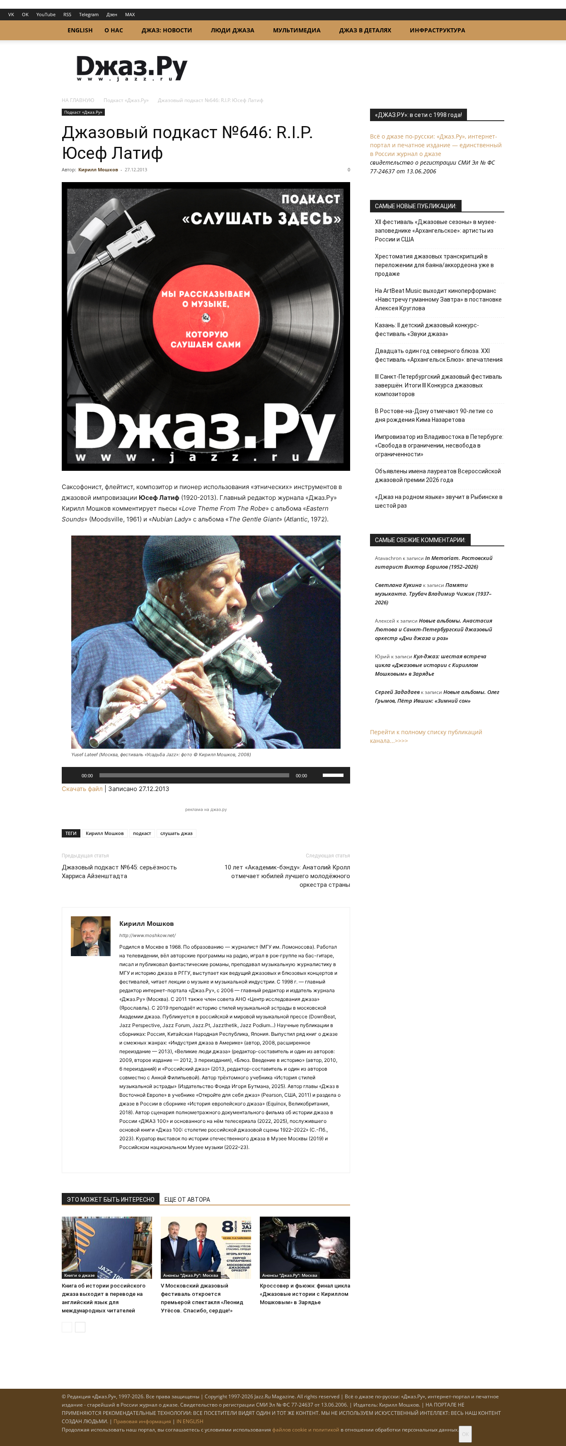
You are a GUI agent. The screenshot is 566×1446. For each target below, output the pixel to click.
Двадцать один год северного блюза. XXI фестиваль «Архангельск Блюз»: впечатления (439, 355)
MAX (130, 14)
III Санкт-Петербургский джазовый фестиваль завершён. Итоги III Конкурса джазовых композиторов (438, 385)
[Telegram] (126, 1161)
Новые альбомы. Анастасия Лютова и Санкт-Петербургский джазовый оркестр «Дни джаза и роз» (433, 629)
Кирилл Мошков (98, 169)
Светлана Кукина (398, 585)
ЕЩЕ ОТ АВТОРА (187, 1199)
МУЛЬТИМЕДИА (297, 30)
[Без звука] (316, 775)
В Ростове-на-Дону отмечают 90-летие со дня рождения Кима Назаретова (434, 415)
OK (25, 14)
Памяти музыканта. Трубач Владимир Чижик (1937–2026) (433, 593)
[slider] (334, 774)
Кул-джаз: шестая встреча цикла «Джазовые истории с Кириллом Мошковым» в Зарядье (430, 664)
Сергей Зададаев (397, 692)
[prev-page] (67, 1327)
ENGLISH (80, 30)
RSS (67, 14)
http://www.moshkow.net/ (147, 935)
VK (11, 14)
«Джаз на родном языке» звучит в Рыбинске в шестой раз (439, 501)
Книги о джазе (79, 1275)
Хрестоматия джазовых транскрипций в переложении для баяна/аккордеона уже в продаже (434, 265)
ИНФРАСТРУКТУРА (437, 30)
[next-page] (80, 1327)
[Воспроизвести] (72, 775)
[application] (206, 775)
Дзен (111, 14)
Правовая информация (142, 1421)
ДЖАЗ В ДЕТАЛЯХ (365, 30)
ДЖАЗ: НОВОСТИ (167, 30)
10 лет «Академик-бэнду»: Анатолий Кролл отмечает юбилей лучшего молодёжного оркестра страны (287, 876)
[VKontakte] (141, 1161)
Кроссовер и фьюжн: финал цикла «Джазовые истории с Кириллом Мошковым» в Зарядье (305, 1294)
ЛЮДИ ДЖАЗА (232, 30)
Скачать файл (82, 789)
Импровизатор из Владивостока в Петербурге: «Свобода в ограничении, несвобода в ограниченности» (439, 445)
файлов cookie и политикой (305, 1429)
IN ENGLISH (190, 1421)
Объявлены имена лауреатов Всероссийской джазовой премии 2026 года (438, 475)
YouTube (46, 14)
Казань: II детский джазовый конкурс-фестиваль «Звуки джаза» (427, 329)
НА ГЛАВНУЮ (78, 100)
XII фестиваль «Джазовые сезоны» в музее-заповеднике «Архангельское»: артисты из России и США (435, 231)
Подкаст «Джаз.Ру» (126, 100)
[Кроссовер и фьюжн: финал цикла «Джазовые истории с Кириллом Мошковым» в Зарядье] (305, 1248)
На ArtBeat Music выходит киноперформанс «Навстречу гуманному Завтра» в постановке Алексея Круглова (438, 299)
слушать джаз (176, 833)
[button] (494, 31)
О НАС (113, 30)
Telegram (89, 14)
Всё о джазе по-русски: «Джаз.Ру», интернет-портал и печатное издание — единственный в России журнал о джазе (436, 145)
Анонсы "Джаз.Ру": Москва (190, 1275)
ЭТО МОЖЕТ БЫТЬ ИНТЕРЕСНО (111, 1199)
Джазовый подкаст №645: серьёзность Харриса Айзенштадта (119, 872)
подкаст (142, 833)
